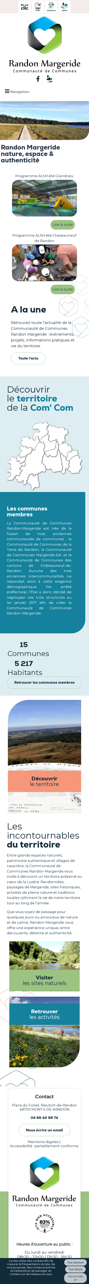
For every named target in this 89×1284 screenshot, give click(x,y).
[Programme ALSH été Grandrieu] (44, 199)
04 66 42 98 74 (44, 1117)
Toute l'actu (28, 358)
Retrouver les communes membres (44, 682)
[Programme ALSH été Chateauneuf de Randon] (44, 264)
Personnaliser (75, 1278)
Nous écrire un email (44, 1130)
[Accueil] (39, 44)
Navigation (20, 92)
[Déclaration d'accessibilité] (44, 1235)
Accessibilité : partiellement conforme (44, 1146)
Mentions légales (43, 1142)
